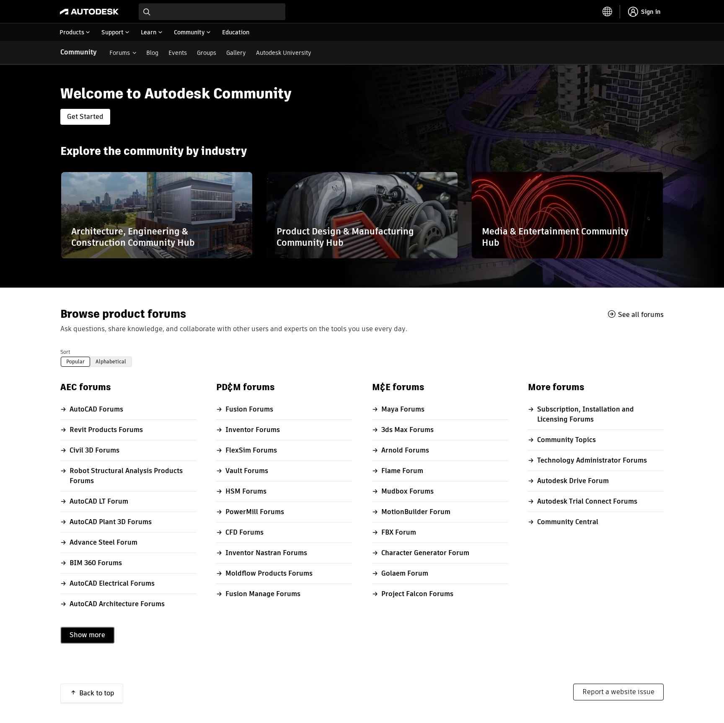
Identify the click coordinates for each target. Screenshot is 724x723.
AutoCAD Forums (96, 409)
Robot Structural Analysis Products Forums (126, 476)
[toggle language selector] (607, 12)
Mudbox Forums (407, 491)
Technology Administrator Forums (592, 460)
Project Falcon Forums (417, 594)
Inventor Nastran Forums (266, 553)
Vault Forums (246, 471)
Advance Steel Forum (103, 542)
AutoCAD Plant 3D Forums (111, 522)
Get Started (85, 116)
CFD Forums (244, 532)
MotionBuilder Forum (415, 512)
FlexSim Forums (251, 450)
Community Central (567, 522)
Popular (75, 361)
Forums (119, 53)
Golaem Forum (404, 573)
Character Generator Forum (425, 553)
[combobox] (212, 11)
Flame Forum (402, 471)
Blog (152, 53)
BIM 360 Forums (96, 563)
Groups (206, 53)
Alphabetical (111, 361)
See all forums (641, 314)
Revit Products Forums (106, 430)
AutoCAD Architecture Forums (117, 604)
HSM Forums (245, 491)
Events (177, 53)
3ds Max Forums (407, 430)
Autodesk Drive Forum (573, 481)
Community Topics (566, 440)
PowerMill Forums (254, 512)
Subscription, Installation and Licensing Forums (585, 414)
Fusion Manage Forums (262, 594)
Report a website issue (618, 692)
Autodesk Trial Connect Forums (587, 501)
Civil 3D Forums (94, 450)
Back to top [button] (96, 693)
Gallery (236, 53)
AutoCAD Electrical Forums (112, 583)
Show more (87, 635)
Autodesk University (283, 53)
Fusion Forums (249, 409)
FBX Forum (398, 532)
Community (78, 52)
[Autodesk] (89, 12)
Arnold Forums (405, 450)
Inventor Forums (252, 430)
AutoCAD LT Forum (99, 501)
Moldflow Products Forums (269, 573)
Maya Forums (402, 409)
